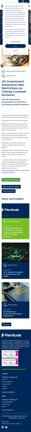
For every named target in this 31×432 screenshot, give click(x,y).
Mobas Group (21, 418)
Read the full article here (11, 180)
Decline (15, 50)
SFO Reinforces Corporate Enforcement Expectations (12, 314)
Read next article (8, 191)
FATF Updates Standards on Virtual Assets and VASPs (13, 274)
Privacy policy (5, 421)
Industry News (11, 76)
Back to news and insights (11, 186)
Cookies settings (15, 41)
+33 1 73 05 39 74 (7, 410)
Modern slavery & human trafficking (11, 423)
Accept (15, 46)
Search (20, 1)
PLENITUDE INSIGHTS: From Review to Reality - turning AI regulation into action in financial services (13, 232)
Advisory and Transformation (16, 71)
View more (6, 324)
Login (26, 1)
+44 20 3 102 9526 (8, 392)
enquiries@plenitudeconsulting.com (14, 369)
